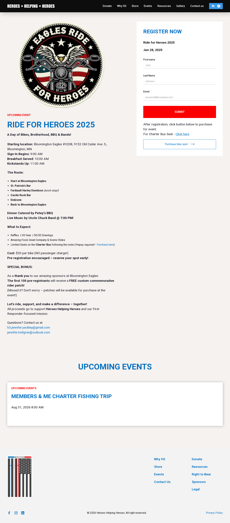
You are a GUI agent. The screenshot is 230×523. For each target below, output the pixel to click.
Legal (196, 489)
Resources (164, 6)
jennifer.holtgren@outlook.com (28, 332)
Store (135, 6)
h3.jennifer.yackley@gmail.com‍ (28, 327)
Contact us (197, 6)
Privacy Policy (214, 512)
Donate (107, 6)
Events (148, 6)
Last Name (149, 75)
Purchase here (105, 244)
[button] (216, 6)
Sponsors (199, 482)
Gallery (180, 6)
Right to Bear (201, 474)
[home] (31, 6)
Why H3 (121, 6)
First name (149, 59)
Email (146, 91)
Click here (182, 134)
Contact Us (162, 482)
